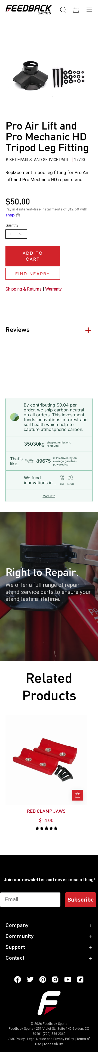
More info (49, 495)
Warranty (53, 289)
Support (15, 947)
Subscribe (81, 900)
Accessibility (53, 1044)
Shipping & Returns (23, 289)
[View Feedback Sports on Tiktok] (80, 979)
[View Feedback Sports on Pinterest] (43, 979)
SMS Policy (16, 1039)
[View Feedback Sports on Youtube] (68, 979)
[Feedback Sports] (28, 9)
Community (19, 936)
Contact (14, 958)
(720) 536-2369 (54, 1034)
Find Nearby (32, 273)
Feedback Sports (55, 1024)
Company (16, 925)
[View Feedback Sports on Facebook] (18, 979)
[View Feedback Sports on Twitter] (30, 979)
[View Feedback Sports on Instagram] (55, 979)
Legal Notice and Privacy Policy (50, 1039)
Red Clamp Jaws (46, 812)
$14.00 (46, 820)
